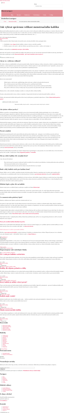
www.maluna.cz (3, 400)
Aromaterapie (5, 336)
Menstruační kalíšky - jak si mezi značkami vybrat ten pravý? (29, 54)
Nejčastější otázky (6, 353)
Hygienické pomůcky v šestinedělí (28, 152)
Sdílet (11, 248)
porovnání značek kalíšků (11, 232)
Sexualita (4, 342)
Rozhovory (27, 15)
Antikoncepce (5, 335)
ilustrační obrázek (29, 226)
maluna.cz (5, 410)
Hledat (35, 4)
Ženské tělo (5, 346)
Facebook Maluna (6, 409)
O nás (44, 15)
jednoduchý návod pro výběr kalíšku (20, 49)
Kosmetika (5, 338)
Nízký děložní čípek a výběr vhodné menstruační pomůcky (25, 213)
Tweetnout (8, 248)
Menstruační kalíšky (13, 21)
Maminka (4, 340)
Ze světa (4, 345)
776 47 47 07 (5, 408)
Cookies (4, 391)
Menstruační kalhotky (7, 326)
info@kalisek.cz (6, 406)
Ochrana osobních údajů (7, 390)
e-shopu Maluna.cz (31, 234)
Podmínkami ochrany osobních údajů (31, 370)
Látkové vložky (6, 327)
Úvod (5, 21)
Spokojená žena (6, 343)
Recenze (19, 15)
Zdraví (4, 344)
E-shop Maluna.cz (6, 388)
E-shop (51, 15)
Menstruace (5, 341)
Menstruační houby (6, 328)
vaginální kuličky (56, 174)
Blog (12, 15)
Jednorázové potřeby (7, 330)
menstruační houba (8, 147)
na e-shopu (13, 44)
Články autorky (3, 247)
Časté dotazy (37, 15)
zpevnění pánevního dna (40, 174)
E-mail (1, 367)
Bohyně (4, 337)
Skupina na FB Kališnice (7, 354)
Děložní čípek (36, 187)
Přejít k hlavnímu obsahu (5, 0)
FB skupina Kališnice (7, 389)
